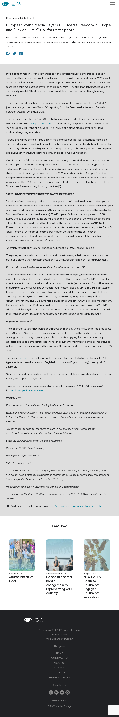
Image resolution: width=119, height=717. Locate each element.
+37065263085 (59, 634)
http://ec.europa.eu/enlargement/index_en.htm (76, 506)
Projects (59, 672)
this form (23, 358)
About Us (59, 662)
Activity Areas (59, 658)
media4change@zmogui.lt (59, 638)
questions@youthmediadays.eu (26, 390)
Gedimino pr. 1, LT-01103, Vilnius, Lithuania (59, 630)
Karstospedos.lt (59, 700)
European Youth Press (43, 123)
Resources (59, 667)
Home (59, 653)
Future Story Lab (59, 677)
